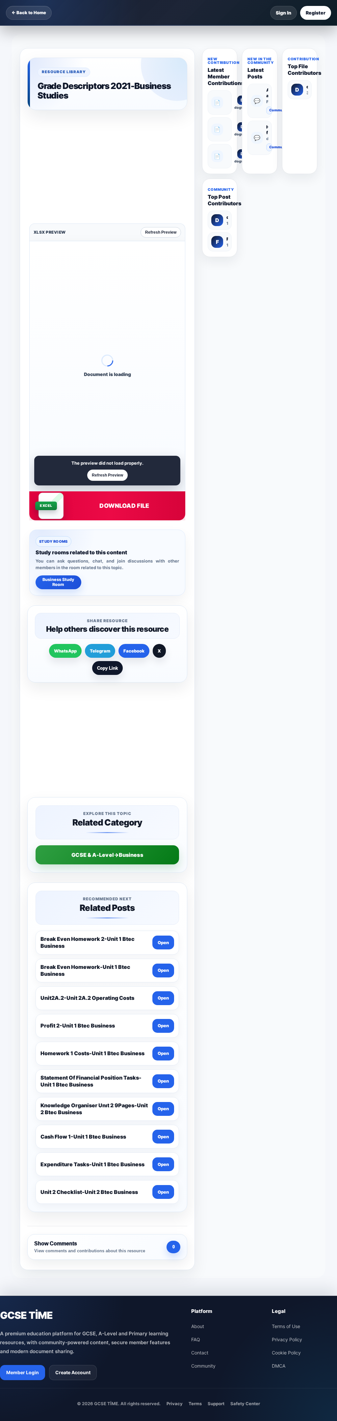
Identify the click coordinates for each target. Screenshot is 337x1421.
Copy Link (107, 565)
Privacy (175, 1196)
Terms (195, 1196)
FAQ (195, 1132)
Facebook (133, 548)
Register (315, 12)
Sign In (283, 12)
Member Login (22, 1165)
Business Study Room (58, 479)
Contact (199, 1145)
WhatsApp (65, 548)
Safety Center (245, 1196)
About (197, 1118)
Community (270, 110)
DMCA (278, 1158)
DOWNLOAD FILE (124, 402)
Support (216, 1196)
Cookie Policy (286, 1145)
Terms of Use (286, 1118)
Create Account (73, 1165)
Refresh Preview (160, 129)
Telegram (100, 548)
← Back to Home (29, 12)
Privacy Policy (287, 1132)
